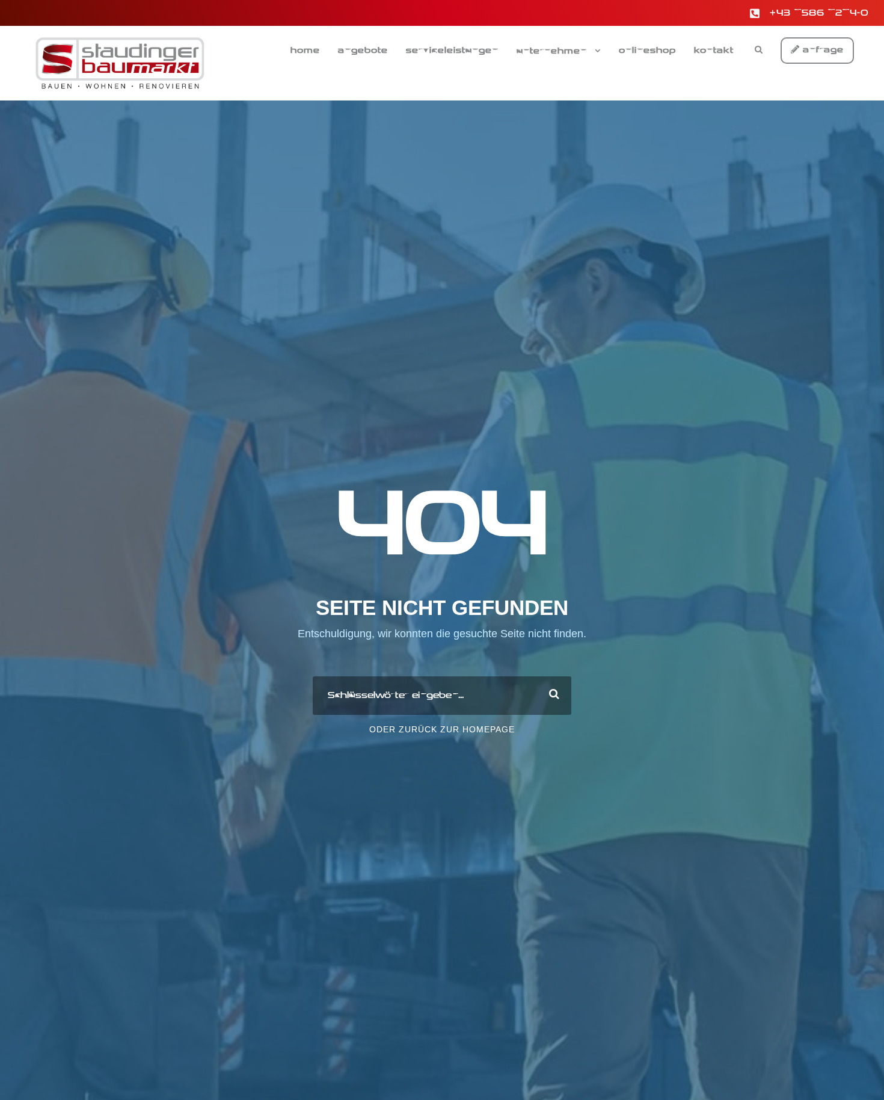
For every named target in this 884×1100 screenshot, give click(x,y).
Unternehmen (552, 51)
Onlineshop (647, 50)
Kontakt (714, 50)
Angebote (363, 50)
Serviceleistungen (452, 50)
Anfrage (822, 50)
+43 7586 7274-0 (819, 13)
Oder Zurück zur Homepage (442, 729)
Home (305, 50)
